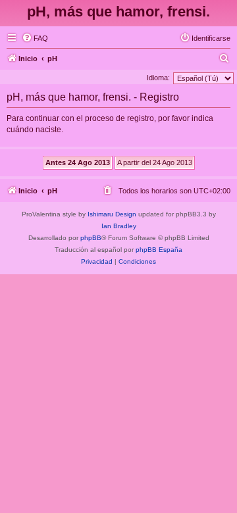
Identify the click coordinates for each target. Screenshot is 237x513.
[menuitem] (35, 38)
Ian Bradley (118, 226)
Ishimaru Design (112, 214)
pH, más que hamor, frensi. (118, 11)
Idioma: (158, 78)
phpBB (90, 237)
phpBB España (159, 249)
